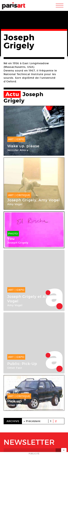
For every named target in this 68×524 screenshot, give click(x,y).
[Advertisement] (34, 489)
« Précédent (32, 421)
